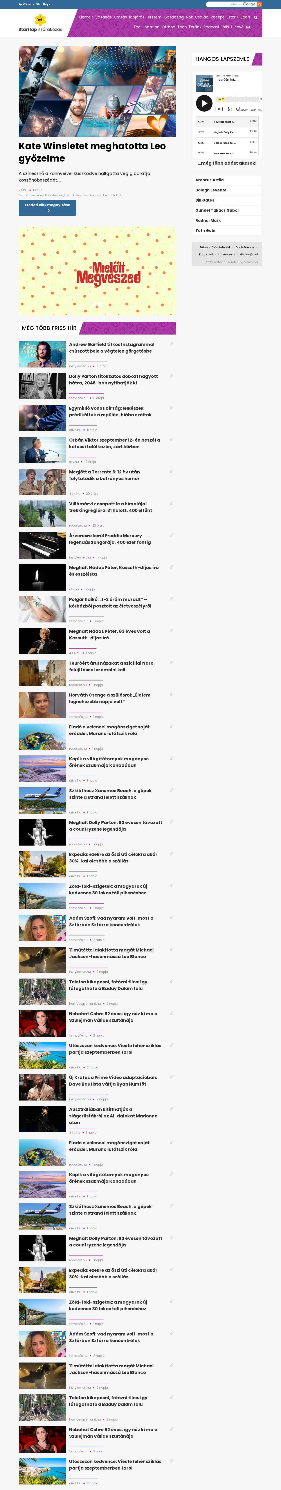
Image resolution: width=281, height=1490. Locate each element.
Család (202, 17)
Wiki (225, 27)
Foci (137, 27)
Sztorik (232, 17)
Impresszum (226, 254)
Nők (189, 17)
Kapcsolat (206, 254)
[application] (97, 271)
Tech (182, 27)
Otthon (168, 27)
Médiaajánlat (249, 254)
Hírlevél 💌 (240, 27)
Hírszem (154, 17)
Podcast (211, 27)
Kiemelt (86, 17)
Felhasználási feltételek (215, 247)
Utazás (120, 17)
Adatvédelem (245, 247)
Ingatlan (152, 27)
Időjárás (136, 17)
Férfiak (195, 27)
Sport (245, 17)
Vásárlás (103, 17)
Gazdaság (174, 17)
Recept (217, 17)
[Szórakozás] (43, 23)
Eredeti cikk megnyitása (47, 204)
